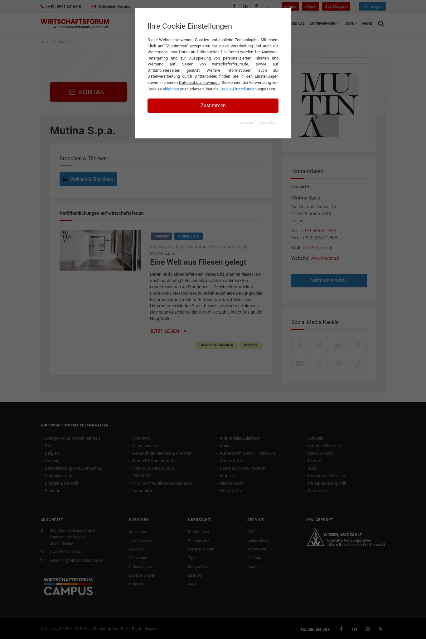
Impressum (244, 123)
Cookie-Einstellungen (238, 89)
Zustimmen (213, 105)
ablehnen (171, 89)
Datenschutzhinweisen (199, 82)
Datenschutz (267, 123)
